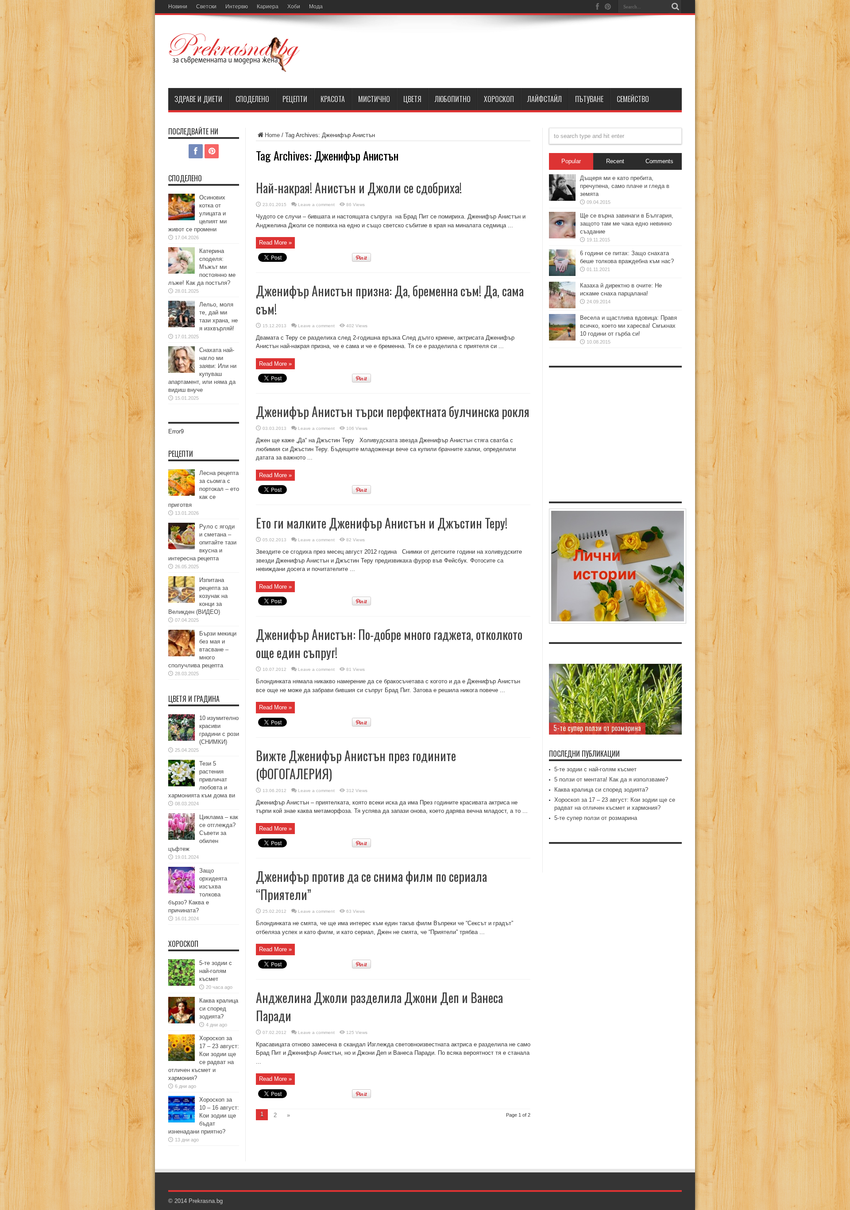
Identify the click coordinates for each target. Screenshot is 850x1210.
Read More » (275, 242)
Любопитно (453, 99)
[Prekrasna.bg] (234, 66)
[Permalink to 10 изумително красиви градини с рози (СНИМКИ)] (181, 738)
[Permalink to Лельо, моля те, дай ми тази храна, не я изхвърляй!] (181, 325)
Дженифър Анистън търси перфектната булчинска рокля (392, 411)
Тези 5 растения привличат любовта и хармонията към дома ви (201, 779)
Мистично (374, 99)
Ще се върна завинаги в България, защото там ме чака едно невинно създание (626, 223)
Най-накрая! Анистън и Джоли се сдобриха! (359, 188)
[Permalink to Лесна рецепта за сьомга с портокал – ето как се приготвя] (181, 493)
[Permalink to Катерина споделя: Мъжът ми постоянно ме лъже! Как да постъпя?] (181, 271)
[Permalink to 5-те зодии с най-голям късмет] (181, 983)
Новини (177, 7)
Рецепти (294, 99)
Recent (615, 161)
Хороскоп (499, 99)
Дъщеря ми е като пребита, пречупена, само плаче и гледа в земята (624, 186)
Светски (206, 7)
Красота (333, 99)
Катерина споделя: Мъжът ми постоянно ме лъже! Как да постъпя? (202, 267)
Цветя (412, 99)
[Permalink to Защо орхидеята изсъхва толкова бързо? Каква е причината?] (181, 891)
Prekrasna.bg (206, 1201)
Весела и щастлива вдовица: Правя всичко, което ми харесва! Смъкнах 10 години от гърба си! (628, 325)
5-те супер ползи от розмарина (597, 728)
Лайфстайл (544, 99)
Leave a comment (316, 204)
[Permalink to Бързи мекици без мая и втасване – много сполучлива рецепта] (181, 654)
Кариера (267, 7)
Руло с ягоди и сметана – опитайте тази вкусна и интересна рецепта (202, 542)
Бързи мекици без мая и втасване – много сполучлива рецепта (202, 649)
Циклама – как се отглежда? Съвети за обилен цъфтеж (203, 833)
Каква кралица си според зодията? (218, 1008)
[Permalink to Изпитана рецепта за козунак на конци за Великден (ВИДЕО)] (181, 600)
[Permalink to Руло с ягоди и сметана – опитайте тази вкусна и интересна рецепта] (181, 547)
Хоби (293, 7)
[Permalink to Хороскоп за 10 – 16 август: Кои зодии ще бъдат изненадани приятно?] (181, 1120)
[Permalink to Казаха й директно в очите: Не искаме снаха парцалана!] (562, 306)
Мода (316, 7)
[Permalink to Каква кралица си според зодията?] (181, 1021)
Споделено (252, 99)
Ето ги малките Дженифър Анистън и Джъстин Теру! (381, 523)
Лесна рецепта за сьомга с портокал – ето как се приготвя (203, 489)
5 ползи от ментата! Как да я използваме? (611, 779)
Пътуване (589, 99)
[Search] (675, 6)
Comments (659, 161)
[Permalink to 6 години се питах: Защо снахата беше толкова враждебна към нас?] (562, 274)
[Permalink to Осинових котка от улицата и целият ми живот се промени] (181, 218)
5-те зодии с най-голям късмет (215, 971)
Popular (571, 161)
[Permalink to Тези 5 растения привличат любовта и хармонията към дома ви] (181, 784)
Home (272, 135)
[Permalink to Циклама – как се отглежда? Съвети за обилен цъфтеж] (181, 838)
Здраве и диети (198, 99)
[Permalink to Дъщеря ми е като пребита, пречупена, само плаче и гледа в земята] (562, 198)
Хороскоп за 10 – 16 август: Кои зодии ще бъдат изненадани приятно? (203, 1115)
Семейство (633, 99)
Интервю (236, 7)
